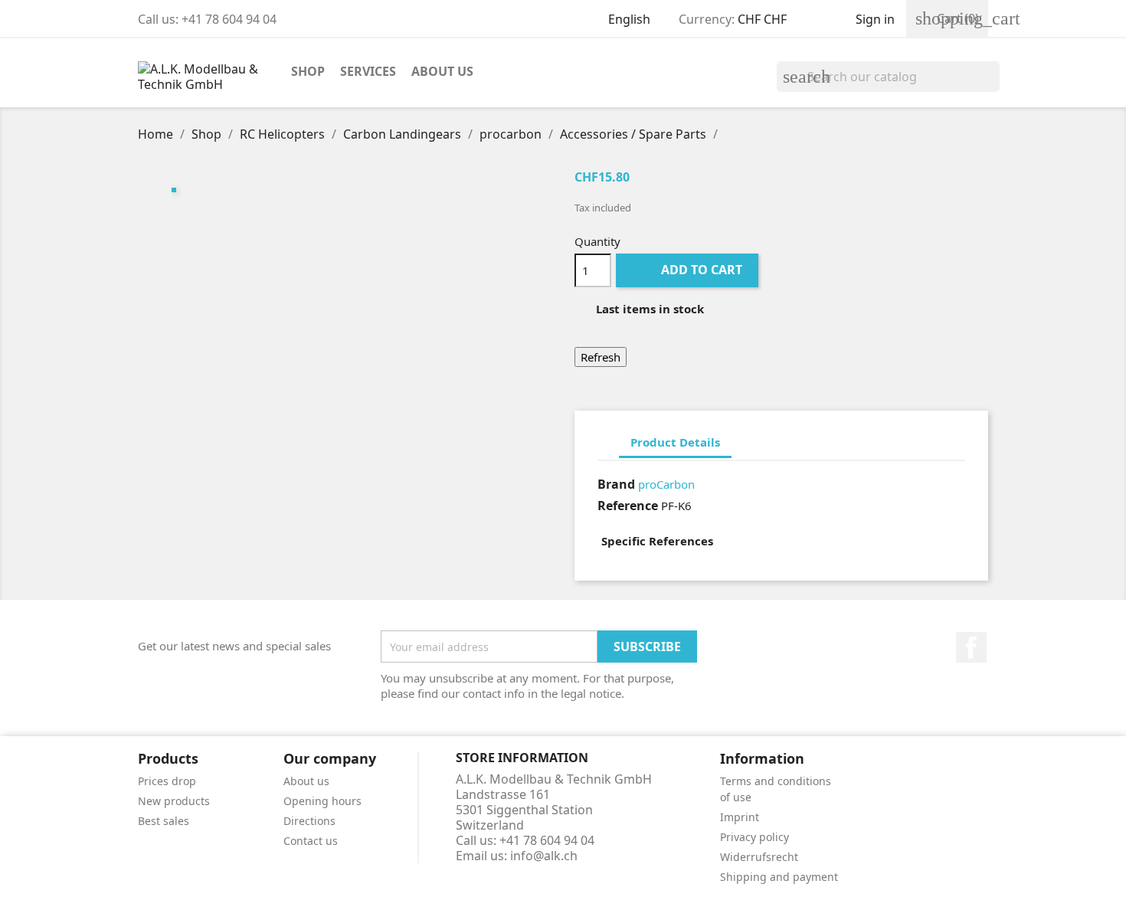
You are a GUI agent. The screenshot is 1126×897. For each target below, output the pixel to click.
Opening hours (322, 801)
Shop (308, 71)
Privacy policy (754, 837)
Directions (309, 821)
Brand (616, 484)
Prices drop (167, 781)
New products (174, 801)
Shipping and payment (779, 876)
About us (442, 71)
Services (368, 71)
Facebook (971, 647)
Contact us (310, 840)
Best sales (163, 821)
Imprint (739, 817)
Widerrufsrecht (759, 857)
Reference (627, 505)
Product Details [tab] (675, 442)
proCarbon (666, 484)
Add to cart (688, 270)
